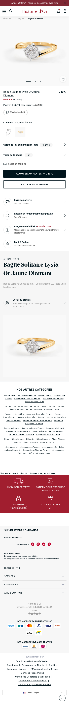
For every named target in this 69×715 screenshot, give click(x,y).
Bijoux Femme (18, 439)
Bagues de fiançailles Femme (39, 414)
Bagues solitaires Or (55, 428)
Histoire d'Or (8, 18)
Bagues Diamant (48, 406)
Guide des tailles (17, 163)
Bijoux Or (30, 439)
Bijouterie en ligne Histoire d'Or (13, 473)
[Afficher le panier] (65, 11)
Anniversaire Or (45, 395)
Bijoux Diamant (43, 439)
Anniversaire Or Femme (53, 398)
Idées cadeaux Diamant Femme (36, 450)
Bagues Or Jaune (51, 409)
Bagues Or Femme (34, 409)
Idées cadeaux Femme (30, 447)
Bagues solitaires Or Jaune (48, 434)
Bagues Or (34, 406)
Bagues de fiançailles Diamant (31, 417)
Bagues (20, 18)
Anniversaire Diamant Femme (27, 398)
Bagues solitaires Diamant (18, 431)
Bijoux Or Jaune (47, 442)
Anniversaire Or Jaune (34, 402)
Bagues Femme (20, 406)
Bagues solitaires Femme (33, 428)
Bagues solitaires (35, 18)
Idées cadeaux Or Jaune (39, 453)
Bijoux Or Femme (30, 442)
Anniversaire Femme (27, 395)
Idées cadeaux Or (49, 447)
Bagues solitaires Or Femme (21, 434)
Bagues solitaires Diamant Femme (47, 431)
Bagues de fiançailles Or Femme (37, 420)
